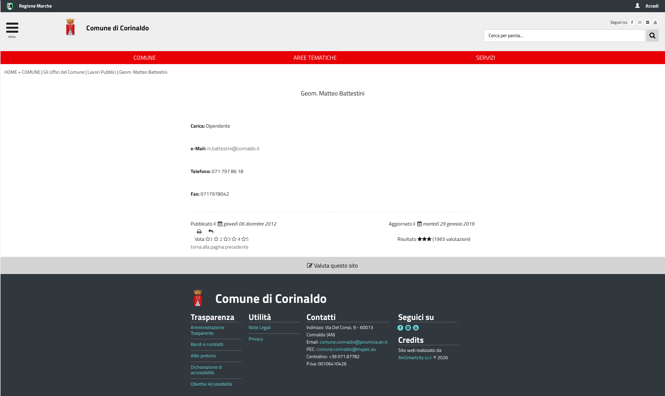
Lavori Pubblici (102, 72)
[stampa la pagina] (200, 231)
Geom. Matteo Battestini (143, 72)
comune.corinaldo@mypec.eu (346, 349)
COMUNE (145, 57)
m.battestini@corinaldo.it (233, 148)
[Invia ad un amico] (212, 231)
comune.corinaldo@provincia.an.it (353, 341)
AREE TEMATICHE (315, 57)
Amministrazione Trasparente (207, 330)
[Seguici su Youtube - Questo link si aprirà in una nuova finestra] (655, 22)
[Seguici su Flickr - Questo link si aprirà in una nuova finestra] (647, 22)
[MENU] (12, 25)
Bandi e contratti (207, 344)
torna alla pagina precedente (220, 246)
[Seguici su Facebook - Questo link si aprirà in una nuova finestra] (632, 22)
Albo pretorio (203, 356)
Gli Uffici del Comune (63, 72)
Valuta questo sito (335, 265)
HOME (10, 72)
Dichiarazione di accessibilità (206, 369)
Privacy (256, 339)
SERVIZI (485, 57)
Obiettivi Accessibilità (211, 384)
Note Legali (260, 327)
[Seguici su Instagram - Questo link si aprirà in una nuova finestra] (640, 22)
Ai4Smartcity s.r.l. (415, 357)
